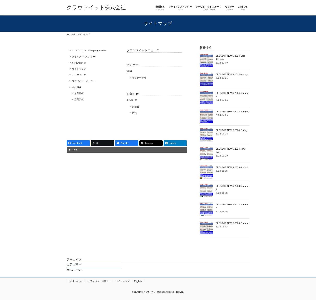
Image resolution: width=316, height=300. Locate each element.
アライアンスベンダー (83, 56)
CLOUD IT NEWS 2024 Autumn (232, 74)
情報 (134, 112)
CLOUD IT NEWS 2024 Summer (232, 111)
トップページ (79, 75)
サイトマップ (79, 68)
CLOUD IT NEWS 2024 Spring (231, 130)
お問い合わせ (79, 62)
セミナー (133, 64)
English (138, 281)
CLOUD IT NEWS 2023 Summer (232, 223)
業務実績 (79, 93)
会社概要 (76, 87)
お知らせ (133, 93)
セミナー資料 (139, 77)
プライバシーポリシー (83, 81)
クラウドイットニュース (143, 50)
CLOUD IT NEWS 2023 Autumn (232, 167)
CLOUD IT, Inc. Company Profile (89, 50)
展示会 (135, 106)
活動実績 (79, 99)
